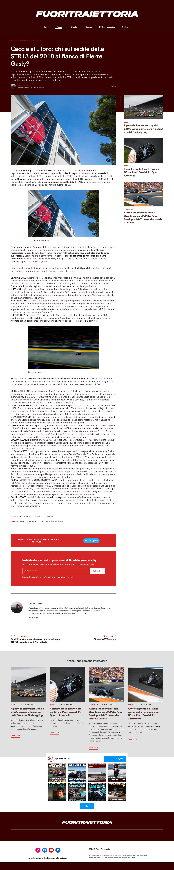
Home (46, 3)
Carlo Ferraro (23, 85)
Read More (15, 735)
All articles (33, 617)
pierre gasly (32, 521)
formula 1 (23, 521)
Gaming (89, 3)
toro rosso (59, 521)
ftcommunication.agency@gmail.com (51, 858)
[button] (57, 773)
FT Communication (107, 3)
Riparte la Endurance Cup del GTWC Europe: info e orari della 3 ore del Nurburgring (143, 129)
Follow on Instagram (115, 758)
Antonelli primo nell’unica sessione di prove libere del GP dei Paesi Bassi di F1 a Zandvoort (143, 713)
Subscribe (97, 570)
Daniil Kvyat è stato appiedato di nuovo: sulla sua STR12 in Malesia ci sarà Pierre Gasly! (35, 641)
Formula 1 (25, 40)
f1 (17, 521)
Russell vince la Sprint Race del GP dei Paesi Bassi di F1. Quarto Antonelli (142, 172)
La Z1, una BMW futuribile (103, 639)
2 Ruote (74, 3)
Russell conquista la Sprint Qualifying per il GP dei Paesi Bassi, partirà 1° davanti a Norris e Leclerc (143, 217)
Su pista (37, 40)
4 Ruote (58, 3)
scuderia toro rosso (46, 521)
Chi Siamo (126, 3)
